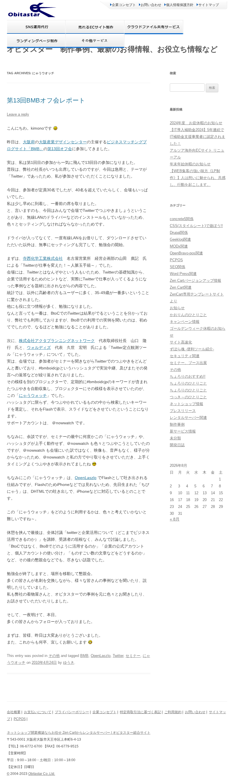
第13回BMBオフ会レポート (46, 100)
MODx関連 (179, 246)
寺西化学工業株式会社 (43, 258)
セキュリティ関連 (184, 356)
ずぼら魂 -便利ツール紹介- (192, 349)
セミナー (133, 656)
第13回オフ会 (59, 148)
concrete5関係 (181, 219)
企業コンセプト (124, 5)
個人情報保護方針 (179, 5)
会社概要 (14, 712)
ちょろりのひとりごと (188, 383)
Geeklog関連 (180, 239)
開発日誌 (177, 445)
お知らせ (177, 308)
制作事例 (177, 424)
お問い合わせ (151, 5)
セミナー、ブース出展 (188, 363)
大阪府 (29, 142)
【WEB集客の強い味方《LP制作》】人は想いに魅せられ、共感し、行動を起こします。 (197, 178)
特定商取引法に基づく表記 (140, 712)
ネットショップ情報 (186, 404)
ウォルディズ (39, 347)
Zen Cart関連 (180, 287)
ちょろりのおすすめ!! (187, 376)
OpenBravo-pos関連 (186, 253)
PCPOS (176, 260)
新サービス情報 (183, 431)
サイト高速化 (181, 342)
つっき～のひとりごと (188, 397)
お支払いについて (37, 712)
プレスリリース (183, 411)
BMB (84, 656)
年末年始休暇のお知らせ (190, 164)
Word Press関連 (183, 274)
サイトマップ (208, 5)
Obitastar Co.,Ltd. (41, 774)
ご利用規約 (172, 712)
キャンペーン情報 (184, 321)
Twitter (118, 656)
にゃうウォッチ (33, 395)
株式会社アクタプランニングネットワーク (57, 340)
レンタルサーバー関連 (188, 417)
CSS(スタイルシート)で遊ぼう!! (196, 226)
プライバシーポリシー (72, 712)
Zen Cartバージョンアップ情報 (195, 280)
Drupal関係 (179, 232)
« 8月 (174, 519)
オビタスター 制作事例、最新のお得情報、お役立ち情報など (112, 49)
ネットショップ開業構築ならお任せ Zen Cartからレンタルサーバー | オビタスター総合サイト (78, 733)
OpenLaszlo (85, 477)
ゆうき (68, 662)
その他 (54, 656)
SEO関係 (177, 267)
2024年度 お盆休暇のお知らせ (196, 123)
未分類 (175, 438)
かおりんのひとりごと (188, 315)
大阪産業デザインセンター (63, 142)
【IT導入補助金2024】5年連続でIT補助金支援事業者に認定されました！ (197, 137)
